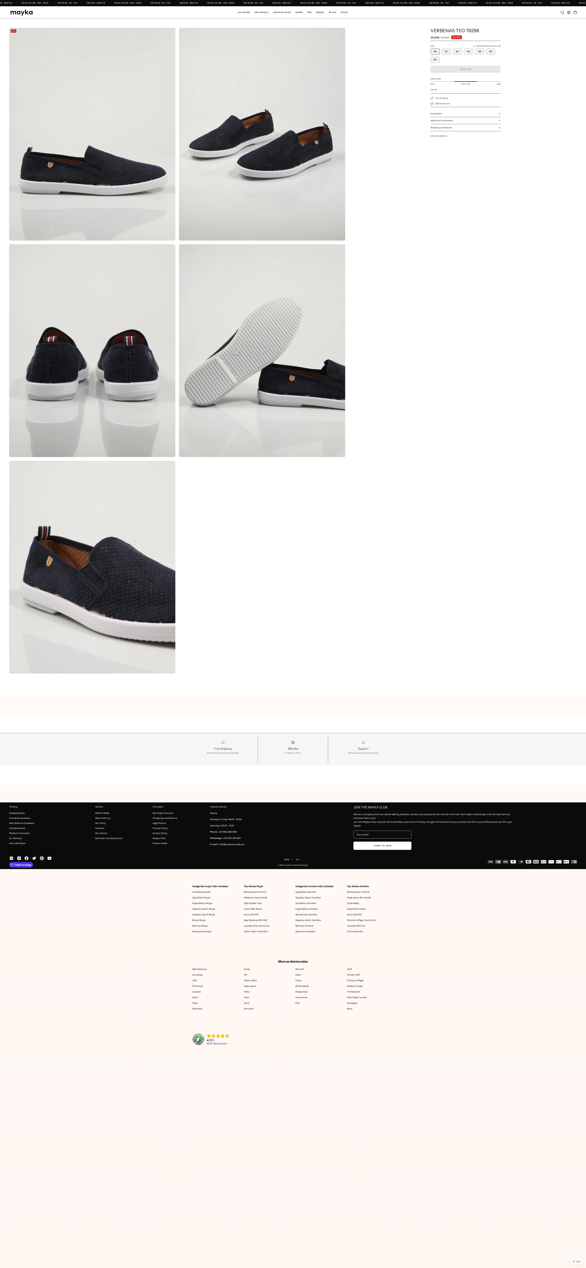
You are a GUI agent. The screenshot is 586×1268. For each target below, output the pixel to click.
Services (99, 806)
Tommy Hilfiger (355, 980)
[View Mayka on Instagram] (11, 858)
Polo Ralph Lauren (357, 997)
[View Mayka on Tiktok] (18, 858)
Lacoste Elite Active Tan (257, 925)
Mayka (288, 865)
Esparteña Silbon (356, 908)
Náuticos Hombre (305, 931)
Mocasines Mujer (202, 931)
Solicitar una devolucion (109, 838)
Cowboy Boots (17, 813)
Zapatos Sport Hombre (308, 897)
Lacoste (196, 991)
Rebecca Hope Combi (255, 897)
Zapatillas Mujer (201, 897)
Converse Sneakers (19, 818)
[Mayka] (21, 12)
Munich (299, 969)
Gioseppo (352, 1002)
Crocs (298, 980)
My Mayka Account (163, 813)
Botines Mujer (200, 925)
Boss (349, 1008)
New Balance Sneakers (21, 823)
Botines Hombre (304, 925)
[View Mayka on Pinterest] (41, 858)
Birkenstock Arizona (255, 891)
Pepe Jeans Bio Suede (359, 897)
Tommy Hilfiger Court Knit (361, 920)
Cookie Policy (160, 833)
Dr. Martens (15, 838)
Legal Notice (159, 823)
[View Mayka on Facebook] (26, 858)
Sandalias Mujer (201, 891)
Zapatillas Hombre (305, 891)
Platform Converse (19, 833)
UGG (194, 980)
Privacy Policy (160, 828)
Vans (246, 1002)
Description (436, 113)
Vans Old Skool (17, 843)
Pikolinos (197, 986)
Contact (99, 828)
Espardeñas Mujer (202, 903)
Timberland (353, 991)
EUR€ (286, 859)
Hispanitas (301, 991)
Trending (13, 806)
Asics (195, 997)
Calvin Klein (250, 980)
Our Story (100, 823)
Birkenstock (302, 986)
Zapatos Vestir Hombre (308, 920)
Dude (247, 969)
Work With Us (102, 818)
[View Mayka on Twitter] (34, 858)
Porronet (248, 1008)
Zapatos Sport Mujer (203, 914)
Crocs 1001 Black (253, 908)
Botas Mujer (199, 920)
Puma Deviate (355, 931)
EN (297, 859)
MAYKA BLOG (102, 813)
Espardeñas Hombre (306, 908)
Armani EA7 (353, 974)
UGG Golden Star (253, 903)
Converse (197, 974)
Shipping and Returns (441, 127)
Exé (297, 1002)
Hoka (247, 991)
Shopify (304, 865)
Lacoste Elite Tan (356, 925)
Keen (298, 974)
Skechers (197, 1008)
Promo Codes (160, 843)
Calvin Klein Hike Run (256, 931)
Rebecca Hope (354, 986)
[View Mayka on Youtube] (49, 858)
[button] (282, 12)
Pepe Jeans (250, 986)
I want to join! (382, 845)
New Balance (199, 969)
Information (158, 806)
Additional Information (441, 120)
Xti (245, 974)
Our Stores (101, 833)
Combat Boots (17, 828)
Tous (246, 997)
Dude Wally (353, 903)
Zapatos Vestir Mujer (203, 908)
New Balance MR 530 (255, 920)
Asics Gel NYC (251, 914)
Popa (195, 1002)
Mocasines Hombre (306, 914)
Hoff (349, 969)
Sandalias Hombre (305, 903)
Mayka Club (159, 838)
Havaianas (301, 997)
